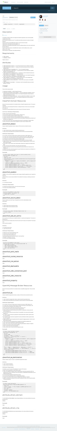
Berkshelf (7, 22)
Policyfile (4, 22)
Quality (13, 28)
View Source (41, 25)
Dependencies (8, 28)
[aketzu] (45, 19)
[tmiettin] (43, 19)
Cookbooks (13, 2)
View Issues (46, 25)
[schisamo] (40, 19)
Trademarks (4, 427)
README (4, 28)
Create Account (48, 2)
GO (52, 8)
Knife (9, 22)
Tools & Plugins (20, 2)
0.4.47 (13, 17)
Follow (33, 17)
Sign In (53, 2)
